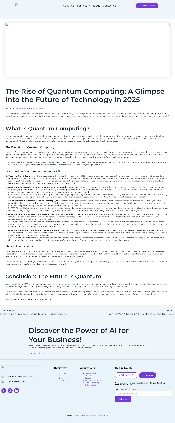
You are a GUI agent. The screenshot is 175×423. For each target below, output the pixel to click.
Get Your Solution (36, 353)
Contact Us (109, 5)
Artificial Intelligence (93, 380)
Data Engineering (92, 383)
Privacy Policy (103, 416)
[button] (126, 375)
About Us (68, 5)
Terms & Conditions (88, 416)
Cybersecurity (90, 385)
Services (82, 5)
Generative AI (90, 373)
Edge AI (88, 378)
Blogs (96, 5)
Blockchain (89, 376)
